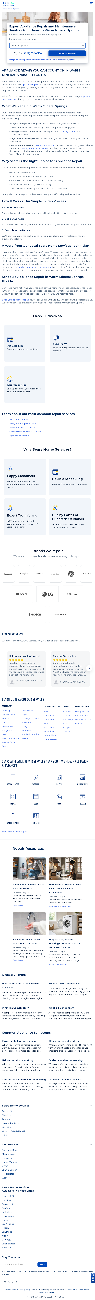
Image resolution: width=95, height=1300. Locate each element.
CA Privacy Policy (23, 1290)
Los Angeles (8, 1224)
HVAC (46, 723)
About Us (6, 1115)
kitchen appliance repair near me (35, 267)
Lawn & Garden (9, 1170)
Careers (6, 1119)
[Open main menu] (91, 3)
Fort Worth (7, 1212)
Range (25, 726)
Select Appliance (20, 45)
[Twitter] (9, 1282)
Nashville (6, 1248)
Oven (4, 734)
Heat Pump (49, 727)
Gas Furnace (50, 719)
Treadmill (67, 731)
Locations (6, 1127)
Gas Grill (6, 722)
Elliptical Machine (67, 713)
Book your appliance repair (15, 300)
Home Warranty (10, 1162)
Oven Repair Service (19, 419)
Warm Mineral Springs (10, 9)
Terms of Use (72, 1290)
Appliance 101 (66, 906)
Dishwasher (27, 711)
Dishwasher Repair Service (22, 427)
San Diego (7, 1232)
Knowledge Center (11, 1123)
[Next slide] (89, 668)
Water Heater (50, 739)
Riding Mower (82, 711)
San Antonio (8, 1204)
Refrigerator (28, 730)
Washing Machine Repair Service (25, 431)
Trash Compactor (10, 738)
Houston (6, 1200)
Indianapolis (8, 1216)
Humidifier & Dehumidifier (50, 733)
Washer (25, 738)
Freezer (6, 718)
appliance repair (30, 84)
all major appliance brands (34, 148)
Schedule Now (67, 53)
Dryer (24, 714)
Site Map (52, 1293)
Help (4, 1135)
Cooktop (6, 711)
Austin (5, 1236)
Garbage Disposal (30, 718)
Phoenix (6, 1228)
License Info (43, 1293)
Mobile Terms (84, 1290)
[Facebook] (16, 1282)
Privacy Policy (10, 1290)
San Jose (6, 1208)
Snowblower (81, 715)
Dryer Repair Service (19, 435)
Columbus (7, 1240)
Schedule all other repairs (15, 831)
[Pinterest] (12, 1282)
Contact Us (7, 1111)
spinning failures (67, 131)
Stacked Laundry (30, 734)
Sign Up (42, 1264)
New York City (9, 1196)
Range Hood (8, 730)
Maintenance (8, 1154)
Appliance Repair (10, 1150)
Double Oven (8, 714)
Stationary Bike (68, 721)
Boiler (46, 711)
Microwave (7, 726)
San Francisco (8, 1244)
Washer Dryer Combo (9, 744)
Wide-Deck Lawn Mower (83, 721)
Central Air (49, 715)
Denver (5, 1220)
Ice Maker (27, 722)
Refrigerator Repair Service (22, 423)
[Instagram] (5, 1282)
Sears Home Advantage (13, 1131)
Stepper (67, 727)
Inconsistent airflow (44, 145)
